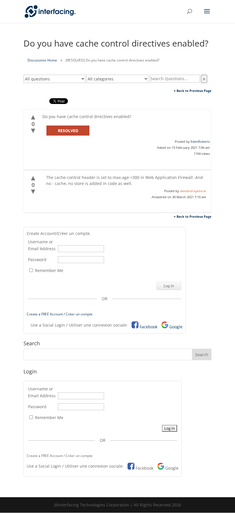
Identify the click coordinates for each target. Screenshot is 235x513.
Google (176, 326)
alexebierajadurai (193, 191)
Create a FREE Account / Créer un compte (60, 314)
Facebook (148, 326)
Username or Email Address (42, 245)
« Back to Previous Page (192, 90)
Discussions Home (42, 60)
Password (37, 259)
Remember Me (48, 270)
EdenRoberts (200, 141)
